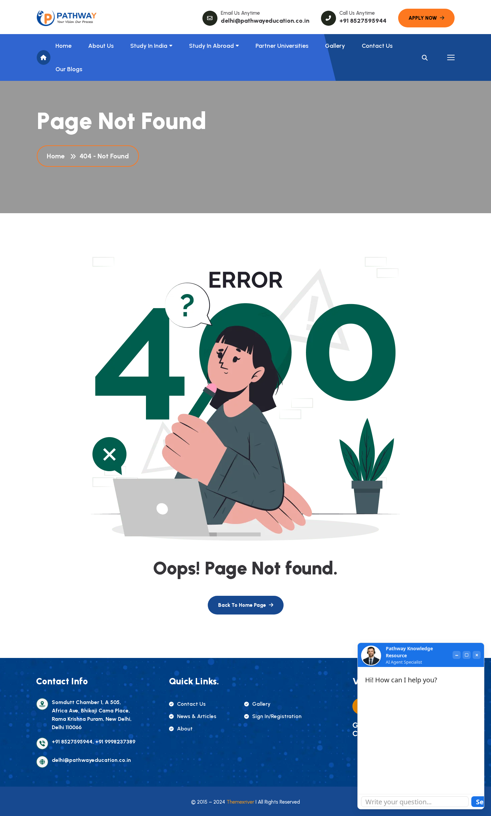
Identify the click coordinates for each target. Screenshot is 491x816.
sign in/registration (277, 716)
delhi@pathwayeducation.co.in (265, 21)
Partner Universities (282, 45)
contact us (191, 704)
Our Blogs (68, 69)
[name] (67, 18)
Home (63, 45)
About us (101, 45)
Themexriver (240, 802)
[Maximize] (467, 655)
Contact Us (377, 45)
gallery (261, 704)
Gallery (335, 45)
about (185, 728)
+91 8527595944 (362, 21)
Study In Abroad (211, 45)
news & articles (196, 716)
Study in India (148, 45)
